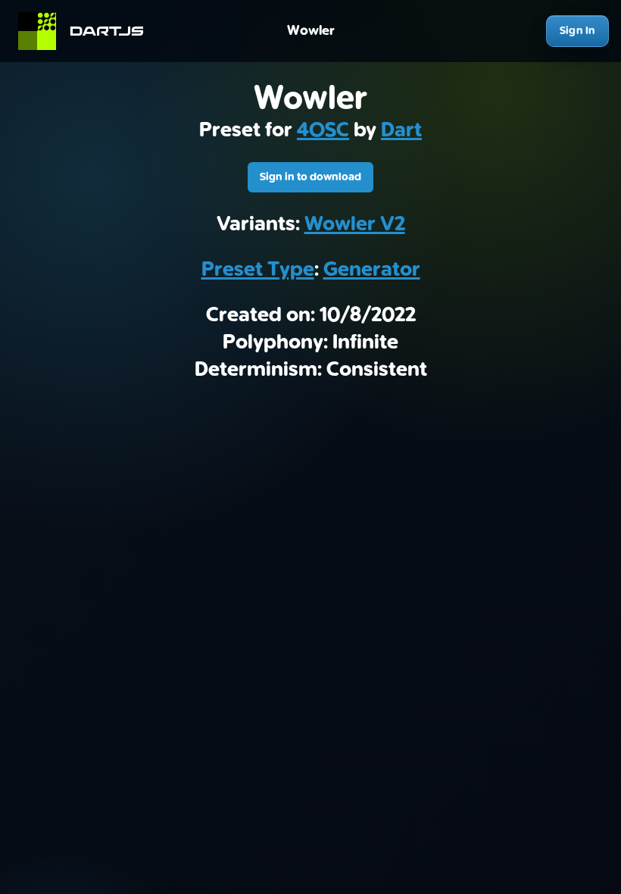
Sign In (577, 30)
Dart (401, 130)
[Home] (87, 31)
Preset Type (257, 269)
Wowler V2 (354, 224)
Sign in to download (310, 177)
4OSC (323, 130)
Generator (371, 269)
